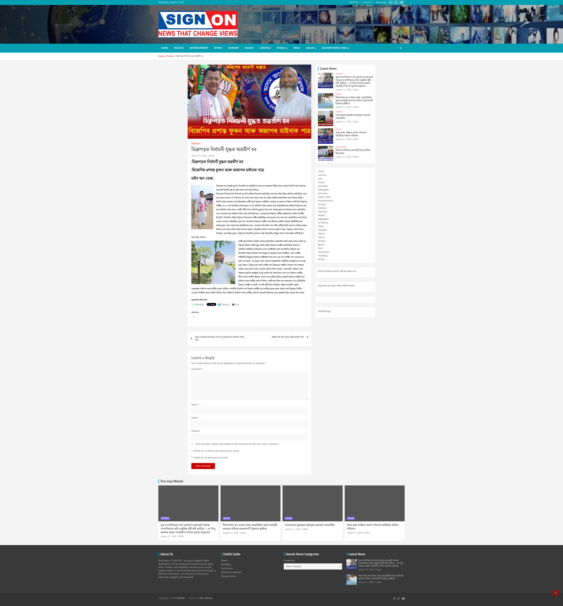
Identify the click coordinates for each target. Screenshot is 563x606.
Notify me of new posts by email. (211, 458)
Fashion (322, 208)
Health (249, 48)
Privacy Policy (228, 576)
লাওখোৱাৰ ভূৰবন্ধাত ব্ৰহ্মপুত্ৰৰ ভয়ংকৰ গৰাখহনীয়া (352, 116)
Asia (320, 179)
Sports (218, 48)
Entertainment (199, 48)
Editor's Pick (324, 197)
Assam (309, 48)
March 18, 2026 (199, 155)
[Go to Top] (556, 593)
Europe (321, 204)
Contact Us (367, 2)
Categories (289, 560)
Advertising (381, 2)
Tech (320, 248)
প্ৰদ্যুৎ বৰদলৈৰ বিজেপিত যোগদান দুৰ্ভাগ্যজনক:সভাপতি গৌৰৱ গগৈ (219, 338)
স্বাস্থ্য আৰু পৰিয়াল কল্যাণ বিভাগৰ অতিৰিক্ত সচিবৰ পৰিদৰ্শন (350, 134)
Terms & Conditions (231, 572)
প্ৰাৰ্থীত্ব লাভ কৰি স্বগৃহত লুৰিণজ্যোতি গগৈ (288, 337)
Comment (197, 369)
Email (195, 418)
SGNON (181, 598)
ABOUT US (353, 2)
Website (195, 431)
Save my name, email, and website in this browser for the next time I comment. (237, 444)
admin (211, 155)
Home (164, 48)
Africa (321, 171)
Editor (356, 89)
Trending (323, 256)
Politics (179, 48)
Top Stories (323, 252)
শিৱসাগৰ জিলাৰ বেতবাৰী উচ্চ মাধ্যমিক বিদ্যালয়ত (353, 151)
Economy (233, 48)
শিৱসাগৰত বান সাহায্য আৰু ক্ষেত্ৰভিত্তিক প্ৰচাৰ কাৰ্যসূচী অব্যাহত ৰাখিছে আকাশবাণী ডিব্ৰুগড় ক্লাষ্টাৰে (354, 101)
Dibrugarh (340, 147)
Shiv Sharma (206, 598)
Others (321, 237)
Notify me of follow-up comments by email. (216, 451)
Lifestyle (265, 48)
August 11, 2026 (343, 89)
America (322, 175)
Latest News (328, 68)
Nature (321, 234)
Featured (322, 212)
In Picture (323, 223)
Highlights (323, 219)
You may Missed (171, 481)
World (281, 48)
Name (195, 405)
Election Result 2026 (334, 48)
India (296, 48)
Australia (323, 186)
